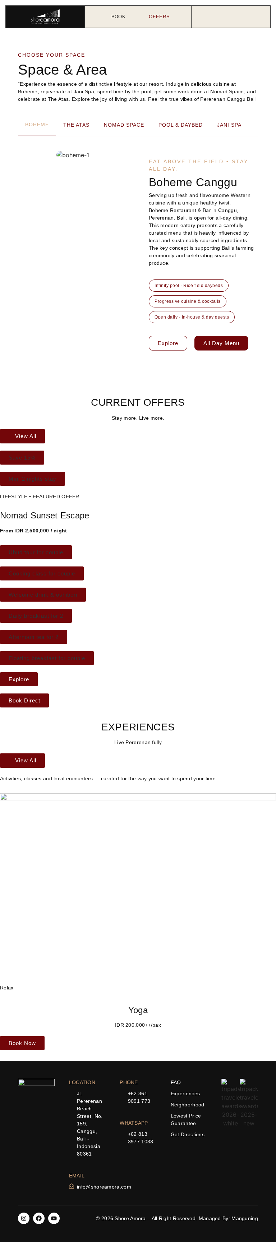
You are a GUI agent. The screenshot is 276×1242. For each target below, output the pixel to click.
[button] (103, 147)
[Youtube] (54, 1218)
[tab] (37, 125)
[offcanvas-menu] (230, 16)
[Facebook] (39, 1218)
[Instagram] (23, 1218)
